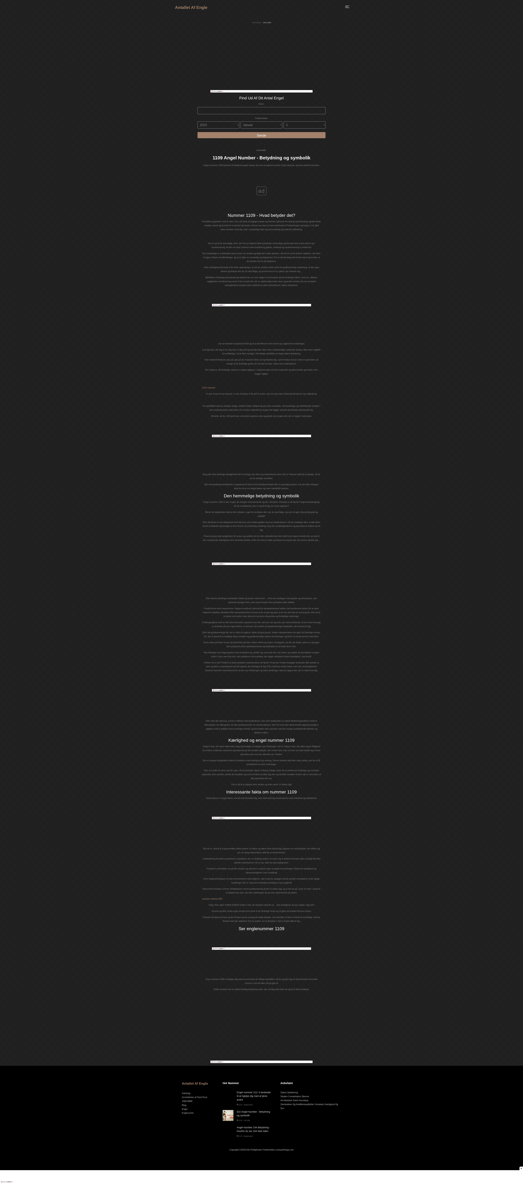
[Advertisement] (261, 69)
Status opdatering (289, 1092)
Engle (185, 1109)
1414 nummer (208, 388)
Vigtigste (256, 22)
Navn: (261, 104)
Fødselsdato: (261, 118)
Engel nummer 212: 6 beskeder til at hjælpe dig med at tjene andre (254, 1096)
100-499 (247, 1120)
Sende (261, 135)
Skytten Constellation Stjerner (294, 1096)
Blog (184, 1105)
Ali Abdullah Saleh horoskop (294, 1100)
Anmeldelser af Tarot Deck (194, 1097)
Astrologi (186, 1093)
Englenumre (188, 1113)
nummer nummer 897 (212, 899)
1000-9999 (261, 150)
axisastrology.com (285, 1150)
